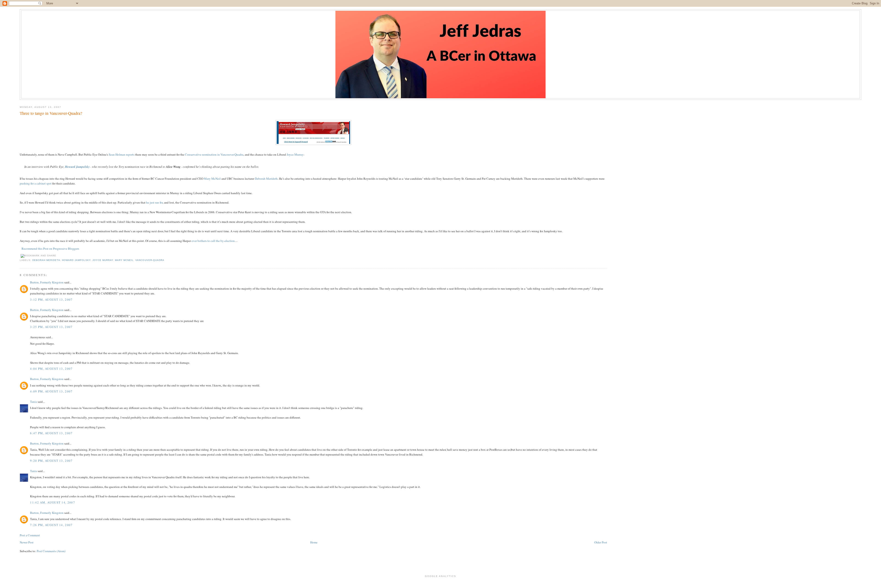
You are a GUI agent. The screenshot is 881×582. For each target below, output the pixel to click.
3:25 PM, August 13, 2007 (51, 327)
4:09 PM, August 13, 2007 (51, 391)
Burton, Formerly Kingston (47, 282)
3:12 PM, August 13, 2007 (51, 299)
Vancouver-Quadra (149, 260)
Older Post (600, 542)
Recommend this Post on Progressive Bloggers (50, 248)
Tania (33, 402)
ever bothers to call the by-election (213, 241)
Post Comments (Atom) (51, 551)
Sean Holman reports (121, 154)
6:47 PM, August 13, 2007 (51, 433)
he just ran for (154, 202)
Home (314, 542)
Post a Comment (30, 535)
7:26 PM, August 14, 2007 (51, 525)
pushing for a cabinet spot (36, 183)
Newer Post (26, 542)
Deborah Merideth (266, 178)
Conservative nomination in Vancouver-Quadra (214, 154)
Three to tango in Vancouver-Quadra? (51, 113)
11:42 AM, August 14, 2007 (52, 502)
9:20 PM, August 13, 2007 (51, 461)
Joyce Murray (295, 154)
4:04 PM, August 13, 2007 (51, 369)
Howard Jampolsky (76, 260)
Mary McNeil (212, 178)
